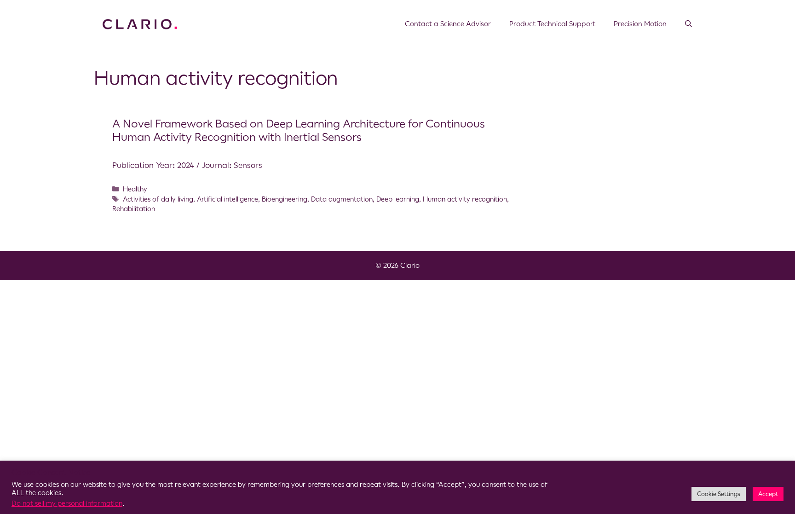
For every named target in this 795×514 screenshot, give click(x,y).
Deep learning (397, 199)
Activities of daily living (158, 199)
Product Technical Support (552, 24)
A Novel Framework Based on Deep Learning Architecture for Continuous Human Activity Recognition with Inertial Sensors (298, 130)
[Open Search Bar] (688, 24)
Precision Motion (640, 24)
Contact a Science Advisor (448, 24)
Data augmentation (342, 199)
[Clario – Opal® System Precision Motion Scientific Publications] (140, 23)
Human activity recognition (465, 199)
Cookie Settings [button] (718, 494)
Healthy (135, 189)
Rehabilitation (133, 209)
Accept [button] (768, 494)
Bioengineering (284, 199)
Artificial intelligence (227, 199)
